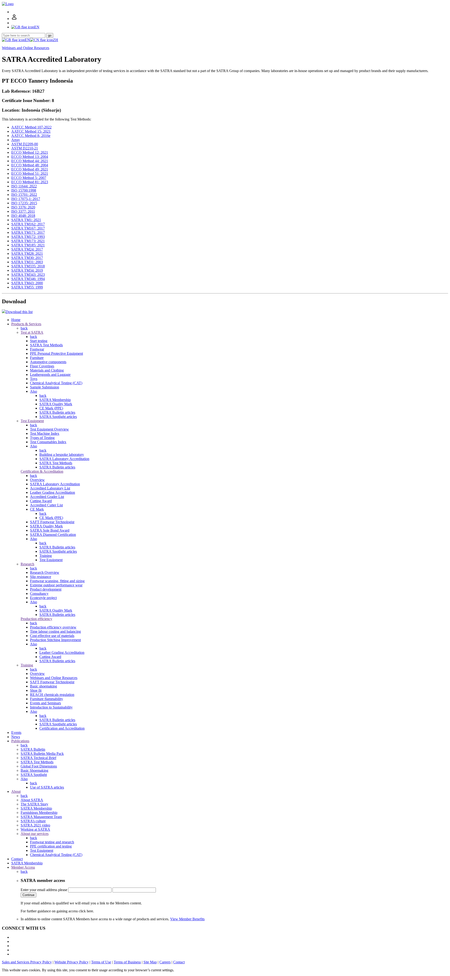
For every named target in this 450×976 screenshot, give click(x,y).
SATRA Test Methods (46, 345)
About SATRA (32, 800)
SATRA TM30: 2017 (27, 258)
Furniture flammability (46, 699)
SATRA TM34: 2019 (27, 270)
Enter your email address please (44, 890)
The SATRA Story (34, 804)
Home (15, 320)
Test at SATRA (32, 332)
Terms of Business (127, 962)
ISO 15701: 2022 (24, 195)
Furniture (37, 358)
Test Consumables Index (48, 442)
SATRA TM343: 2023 (28, 275)
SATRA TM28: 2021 (27, 254)
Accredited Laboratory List (50, 488)
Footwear (37, 349)
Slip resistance (40, 577)
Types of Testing (42, 438)
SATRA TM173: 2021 (28, 241)
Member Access (23, 867)
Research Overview (44, 572)
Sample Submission (44, 387)
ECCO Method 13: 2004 (29, 157)
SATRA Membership (55, 400)
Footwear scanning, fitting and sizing (57, 581)
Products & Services (26, 324)
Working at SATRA (35, 829)
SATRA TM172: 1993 (28, 237)
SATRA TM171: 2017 (28, 232)
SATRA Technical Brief (38, 758)
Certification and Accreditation (62, 728)
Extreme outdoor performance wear (56, 585)
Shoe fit (35, 690)
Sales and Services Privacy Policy (27, 962)
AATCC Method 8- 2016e (30, 136)
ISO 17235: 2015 (24, 203)
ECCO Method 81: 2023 (29, 182)
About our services (35, 834)
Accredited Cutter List (46, 505)
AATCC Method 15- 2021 (31, 131)
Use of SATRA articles (47, 787)
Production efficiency (36, 619)
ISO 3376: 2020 (23, 207)
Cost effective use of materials (52, 636)
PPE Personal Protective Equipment (56, 353)
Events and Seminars (45, 703)
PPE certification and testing (51, 846)
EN (27, 40)
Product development (45, 589)
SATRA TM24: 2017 (27, 249)
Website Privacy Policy (71, 962)
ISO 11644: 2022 (24, 186)
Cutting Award (41, 501)
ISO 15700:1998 (23, 190)
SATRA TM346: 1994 (28, 279)
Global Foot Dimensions (39, 766)
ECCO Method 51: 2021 (29, 173)
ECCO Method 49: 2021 (29, 169)
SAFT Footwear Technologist (52, 522)
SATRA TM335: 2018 (28, 266)
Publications (20, 741)
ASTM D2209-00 (24, 144)
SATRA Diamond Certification (53, 535)
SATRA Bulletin (33, 749)
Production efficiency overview (53, 627)
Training (45, 556)
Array (15, 140)
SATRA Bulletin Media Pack (42, 754)
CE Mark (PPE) (51, 408)
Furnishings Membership (39, 813)
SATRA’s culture (33, 821)
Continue (28, 895)
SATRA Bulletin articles (57, 412)
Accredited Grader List (47, 497)
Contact (17, 859)
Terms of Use (101, 962)
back (24, 328)
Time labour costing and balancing (55, 631)
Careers (165, 962)
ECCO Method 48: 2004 (29, 165)
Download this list (19, 312)
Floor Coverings (42, 366)
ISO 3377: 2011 (23, 211)
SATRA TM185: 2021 (28, 245)
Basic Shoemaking (34, 770)
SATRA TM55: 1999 (27, 287)
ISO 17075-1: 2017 (25, 199)
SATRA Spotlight (34, 775)
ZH (55, 40)
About (16, 791)
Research (27, 564)
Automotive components (48, 362)
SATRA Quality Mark (55, 404)
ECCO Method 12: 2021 (29, 152)
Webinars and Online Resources (25, 48)
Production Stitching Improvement (55, 640)
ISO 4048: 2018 (23, 216)
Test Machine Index (44, 433)
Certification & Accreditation (42, 471)
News (15, 737)
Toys (33, 379)
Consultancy (39, 594)
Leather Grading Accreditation (52, 492)
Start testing (38, 341)
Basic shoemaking (43, 686)
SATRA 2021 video (35, 825)
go (49, 35)
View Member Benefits (187, 919)
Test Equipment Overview (49, 429)
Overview (37, 480)
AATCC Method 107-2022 (31, 127)
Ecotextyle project (43, 598)
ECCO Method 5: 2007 (28, 178)
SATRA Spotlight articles (58, 417)
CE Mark (37, 509)
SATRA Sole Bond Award (49, 530)
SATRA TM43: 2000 (27, 283)
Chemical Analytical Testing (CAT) (56, 383)
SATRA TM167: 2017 (28, 228)
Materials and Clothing (47, 370)
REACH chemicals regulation (52, 695)
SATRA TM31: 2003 (27, 262)
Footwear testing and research (52, 842)
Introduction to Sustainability (51, 707)
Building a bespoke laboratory (61, 455)
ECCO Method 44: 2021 (29, 161)
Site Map (150, 962)
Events (16, 733)
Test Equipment (32, 421)
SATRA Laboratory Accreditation (64, 459)
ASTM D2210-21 (24, 148)
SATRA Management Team (41, 817)
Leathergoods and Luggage (50, 375)
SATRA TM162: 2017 (28, 224)
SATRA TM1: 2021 (26, 220)
